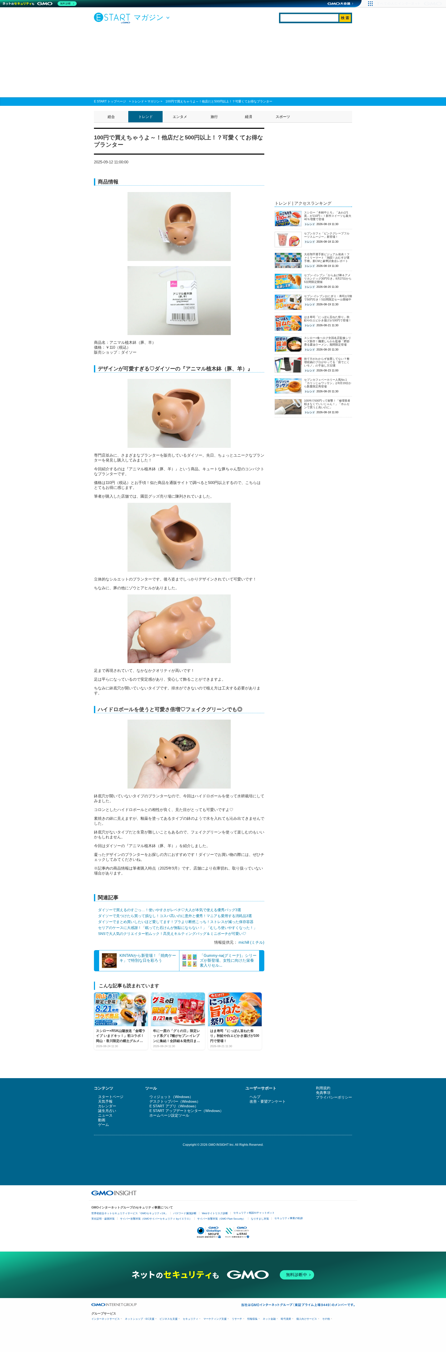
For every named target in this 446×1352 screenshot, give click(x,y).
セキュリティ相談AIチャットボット (254, 1212)
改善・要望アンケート (268, 1101)
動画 (101, 1120)
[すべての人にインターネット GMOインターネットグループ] (410, 3)
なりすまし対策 (260, 1218)
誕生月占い (107, 1111)
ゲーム (103, 1125)
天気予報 (105, 1101)
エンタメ (180, 117)
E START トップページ (110, 101)
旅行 (214, 117)
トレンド (138, 101)
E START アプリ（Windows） (173, 1106)
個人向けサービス (306, 1318)
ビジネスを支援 (169, 1318)
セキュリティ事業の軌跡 (288, 1218)
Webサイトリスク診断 (215, 1213)
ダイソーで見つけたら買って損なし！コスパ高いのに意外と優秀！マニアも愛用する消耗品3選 (175, 916)
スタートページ (110, 1097)
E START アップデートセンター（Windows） (186, 1111)
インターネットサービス (105, 1318)
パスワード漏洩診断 (184, 1213)
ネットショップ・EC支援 (139, 1318)
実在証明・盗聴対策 (103, 1218)
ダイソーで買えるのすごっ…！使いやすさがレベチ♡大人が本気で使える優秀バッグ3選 (169, 910)
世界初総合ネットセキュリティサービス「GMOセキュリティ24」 (129, 1213)
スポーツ (283, 117)
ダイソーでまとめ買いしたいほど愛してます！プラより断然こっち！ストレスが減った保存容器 (175, 922)
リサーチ (237, 1318)
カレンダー (107, 1106)
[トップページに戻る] (113, 18)
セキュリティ (190, 1318)
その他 (326, 1318)
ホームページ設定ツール (169, 1115)
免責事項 (323, 1093)
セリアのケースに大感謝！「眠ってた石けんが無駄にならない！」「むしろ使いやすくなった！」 (177, 928)
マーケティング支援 (215, 1318)
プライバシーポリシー (334, 1097)
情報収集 (252, 1318)
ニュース (105, 1115)
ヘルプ (255, 1097)
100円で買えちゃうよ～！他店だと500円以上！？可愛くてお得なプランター (218, 101)
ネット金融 (269, 1318)
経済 (248, 117)
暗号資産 (286, 1318)
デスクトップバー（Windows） (174, 1101)
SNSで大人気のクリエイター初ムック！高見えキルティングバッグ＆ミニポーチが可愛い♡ (172, 934)
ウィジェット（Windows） (171, 1097)
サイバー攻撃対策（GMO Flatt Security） (221, 1218)
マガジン (153, 101)
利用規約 (323, 1088)
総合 (111, 117)
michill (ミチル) (251, 942)
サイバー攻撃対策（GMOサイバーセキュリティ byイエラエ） (156, 1218)
